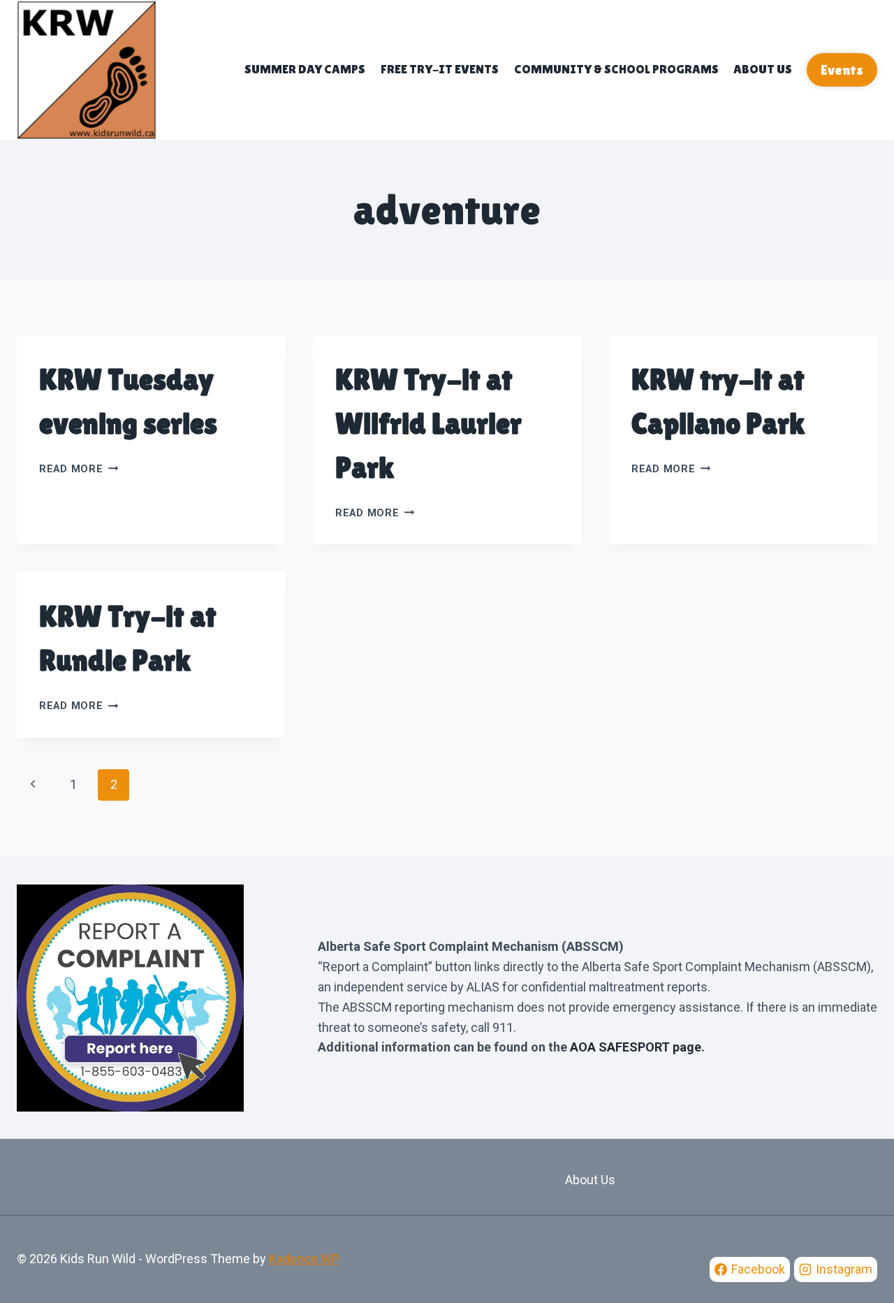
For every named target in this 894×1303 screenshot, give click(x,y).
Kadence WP (304, 1258)
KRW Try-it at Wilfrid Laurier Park (428, 423)
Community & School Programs (616, 68)
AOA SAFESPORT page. (637, 1047)
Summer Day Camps (304, 68)
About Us (762, 68)
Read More (78, 469)
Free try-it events (440, 68)
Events (842, 70)
